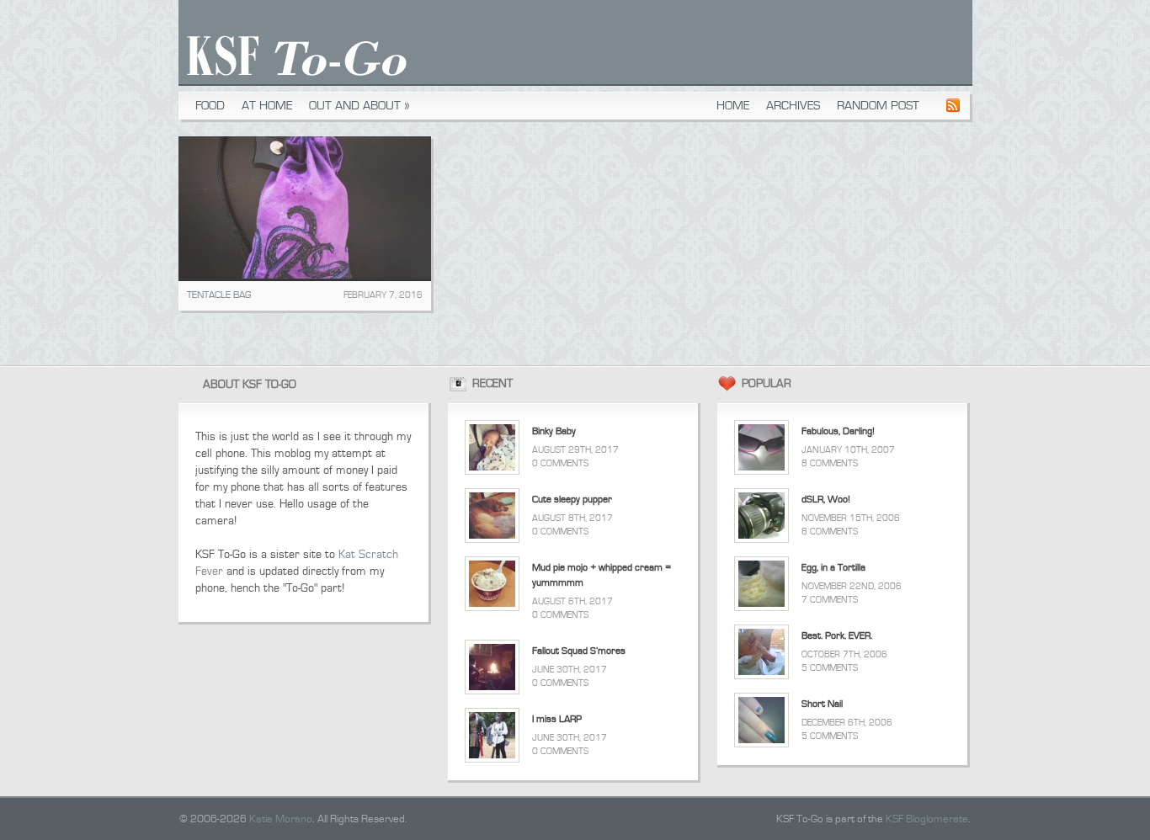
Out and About (359, 105)
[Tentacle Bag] (304, 208)
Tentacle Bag (219, 295)
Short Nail (822, 704)
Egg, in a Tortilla (833, 567)
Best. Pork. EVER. (836, 635)
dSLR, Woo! (825, 499)
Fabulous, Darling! (838, 431)
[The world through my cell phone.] (292, 81)
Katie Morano (280, 819)
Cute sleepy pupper (572, 499)
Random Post (878, 105)
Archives (793, 105)
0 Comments (560, 463)
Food (210, 105)
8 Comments (829, 463)
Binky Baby (554, 431)
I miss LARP (557, 719)
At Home (267, 105)
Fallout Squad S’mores (579, 651)
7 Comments (829, 599)
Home (732, 105)
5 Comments (829, 667)
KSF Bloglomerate (927, 819)
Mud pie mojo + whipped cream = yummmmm (601, 575)
